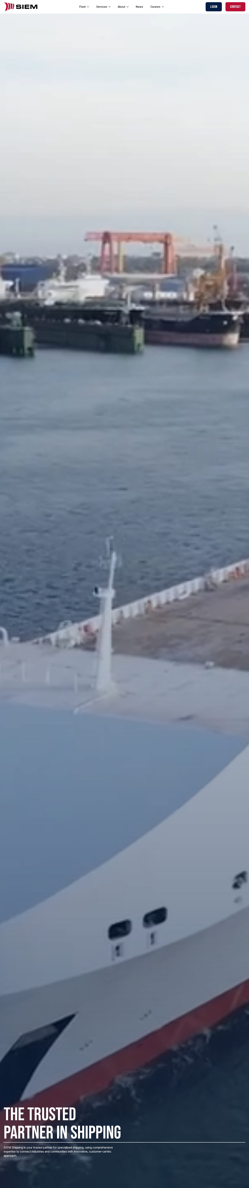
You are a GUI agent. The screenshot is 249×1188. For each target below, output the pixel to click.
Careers (155, 6)
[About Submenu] (128, 7)
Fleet (82, 6)
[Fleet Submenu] (89, 7)
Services (101, 6)
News (139, 6)
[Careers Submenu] (163, 7)
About (121, 6)
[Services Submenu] (110, 7)
